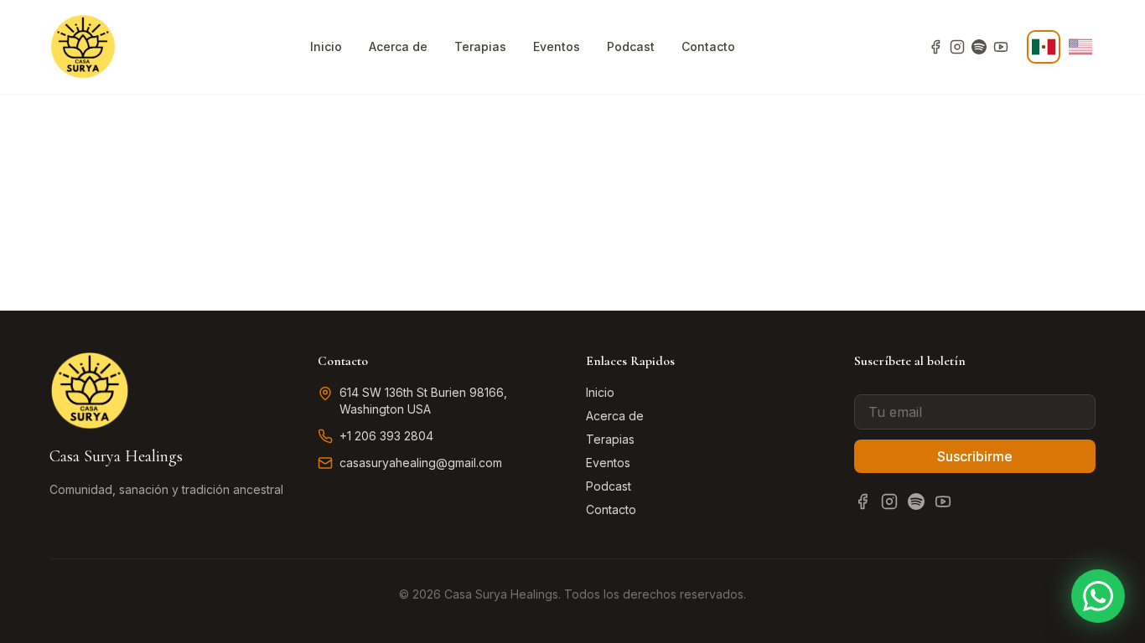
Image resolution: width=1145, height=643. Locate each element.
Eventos (556, 46)
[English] (1080, 47)
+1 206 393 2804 (386, 436)
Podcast (631, 46)
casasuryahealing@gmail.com (420, 462)
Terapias (480, 46)
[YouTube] (1000, 46)
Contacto (708, 46)
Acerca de (398, 46)
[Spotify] (979, 46)
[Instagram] (957, 46)
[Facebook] (935, 46)
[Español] (1043, 47)
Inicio (326, 46)
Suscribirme (975, 456)
